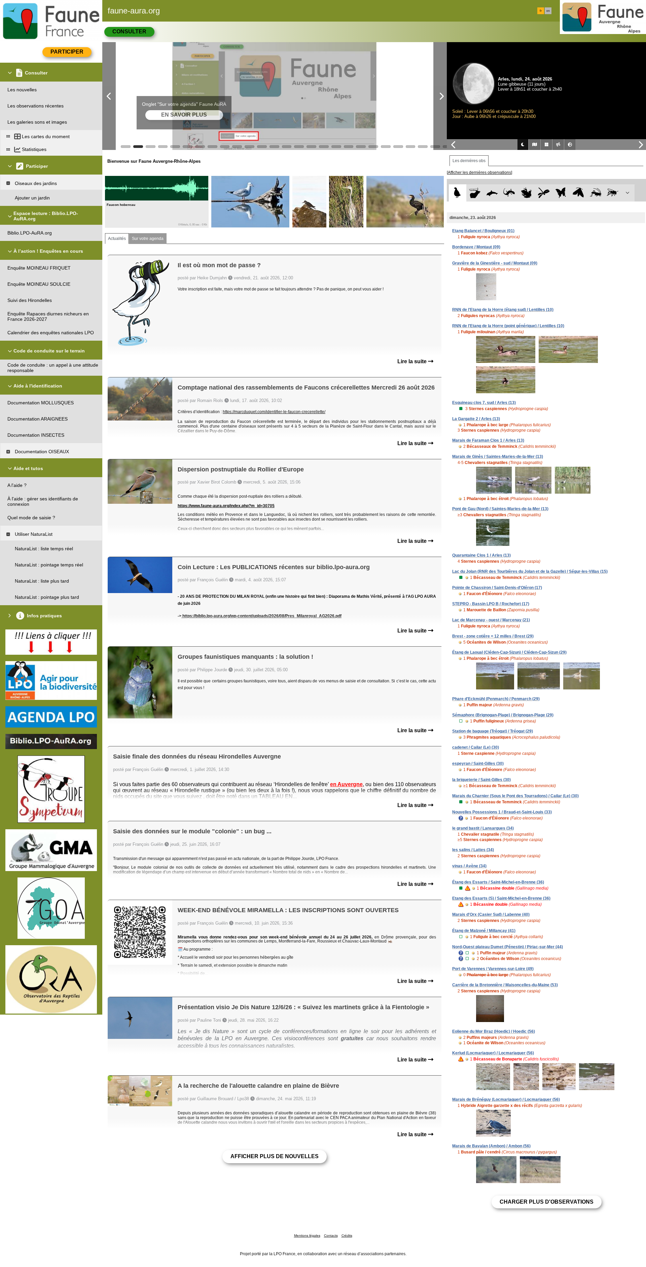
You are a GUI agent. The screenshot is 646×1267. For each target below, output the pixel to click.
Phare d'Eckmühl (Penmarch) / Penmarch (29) (496, 699)
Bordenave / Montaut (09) (476, 247)
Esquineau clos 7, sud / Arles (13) (484, 402)
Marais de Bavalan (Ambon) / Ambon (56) (491, 1146)
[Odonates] (543, 193)
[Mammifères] (474, 193)
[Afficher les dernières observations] (479, 172)
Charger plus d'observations (547, 1202)
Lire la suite (412, 361)
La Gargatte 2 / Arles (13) (476, 418)
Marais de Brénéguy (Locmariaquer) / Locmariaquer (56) (506, 1099)
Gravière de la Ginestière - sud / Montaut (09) (494, 263)
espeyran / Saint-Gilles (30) (478, 763)
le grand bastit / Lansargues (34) (483, 828)
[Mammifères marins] (492, 193)
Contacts (331, 1235)
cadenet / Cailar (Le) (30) (475, 747)
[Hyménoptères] (612, 193)
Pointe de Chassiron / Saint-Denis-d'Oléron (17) (497, 587)
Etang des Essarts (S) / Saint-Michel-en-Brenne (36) (501, 898)
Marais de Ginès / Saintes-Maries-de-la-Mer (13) (497, 456)
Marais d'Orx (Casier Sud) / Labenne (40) (491, 914)
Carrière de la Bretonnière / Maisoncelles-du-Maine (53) (505, 985)
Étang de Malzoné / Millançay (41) (483, 930)
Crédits (347, 1235)
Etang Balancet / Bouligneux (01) (483, 230)
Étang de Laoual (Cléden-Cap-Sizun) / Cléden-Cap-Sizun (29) (509, 652)
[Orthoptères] (595, 193)
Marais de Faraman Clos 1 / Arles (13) (488, 440)
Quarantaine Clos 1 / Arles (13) (481, 555)
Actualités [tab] (117, 238)
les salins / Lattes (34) (473, 849)
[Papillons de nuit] (578, 193)
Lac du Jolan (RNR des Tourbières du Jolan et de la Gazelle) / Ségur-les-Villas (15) (530, 571)
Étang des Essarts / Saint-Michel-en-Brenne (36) (498, 882)
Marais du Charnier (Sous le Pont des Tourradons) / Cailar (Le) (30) (515, 796)
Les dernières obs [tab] (469, 160)
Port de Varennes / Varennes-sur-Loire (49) (493, 968)
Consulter (129, 31)
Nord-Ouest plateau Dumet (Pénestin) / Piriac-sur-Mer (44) (507, 947)
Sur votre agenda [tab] (148, 238)
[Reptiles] (509, 193)
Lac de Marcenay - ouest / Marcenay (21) (491, 620)
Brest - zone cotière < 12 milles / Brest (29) (493, 636)
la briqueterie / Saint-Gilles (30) (481, 779)
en (548, 10)
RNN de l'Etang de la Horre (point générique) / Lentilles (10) (508, 325)
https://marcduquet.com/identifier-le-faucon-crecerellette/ (274, 411)
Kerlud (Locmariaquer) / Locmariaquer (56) (493, 1053)
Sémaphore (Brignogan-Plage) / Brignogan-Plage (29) (502, 715)
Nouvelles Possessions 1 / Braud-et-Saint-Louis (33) (502, 812)
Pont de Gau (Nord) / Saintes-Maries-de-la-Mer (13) (500, 508)
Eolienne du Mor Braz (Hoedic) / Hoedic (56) (493, 1031)
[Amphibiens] (526, 193)
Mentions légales (307, 1235)
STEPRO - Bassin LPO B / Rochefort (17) (490, 603)
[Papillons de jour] (561, 193)
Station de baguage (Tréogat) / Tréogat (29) (492, 731)
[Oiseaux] (457, 193)
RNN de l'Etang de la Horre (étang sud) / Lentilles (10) (502, 309)
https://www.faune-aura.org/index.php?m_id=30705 (226, 505)
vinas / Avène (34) (469, 866)
